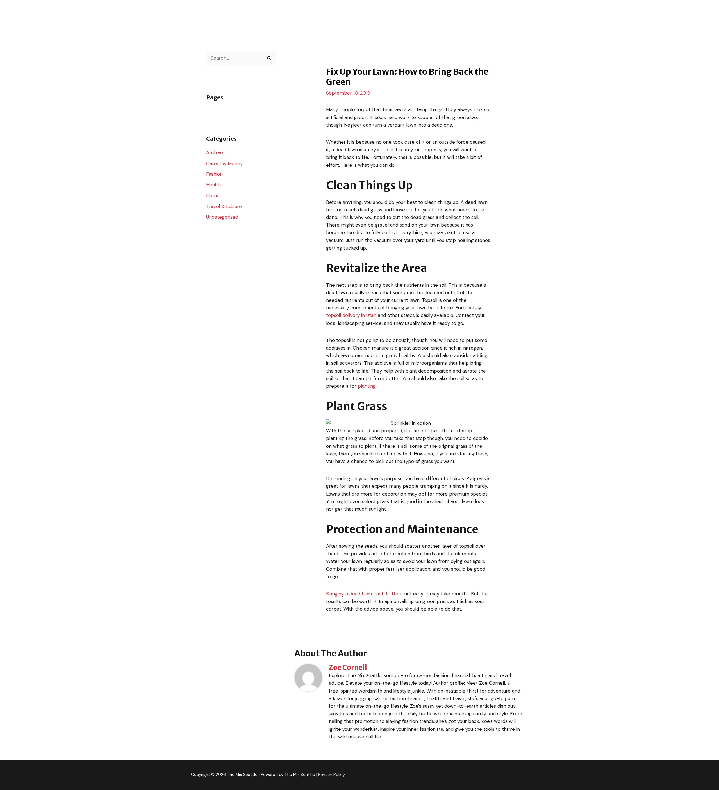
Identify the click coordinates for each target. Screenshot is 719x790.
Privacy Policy (331, 774)
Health (213, 185)
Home (213, 195)
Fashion (214, 174)
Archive (214, 152)
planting (367, 386)
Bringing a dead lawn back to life (362, 594)
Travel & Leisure (224, 206)
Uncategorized (222, 217)
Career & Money (224, 163)
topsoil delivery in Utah (351, 315)
